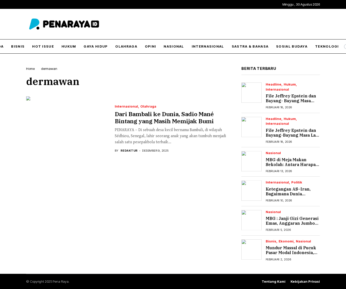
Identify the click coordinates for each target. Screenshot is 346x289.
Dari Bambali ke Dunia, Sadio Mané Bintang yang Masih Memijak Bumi (164, 117)
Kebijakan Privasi (305, 281)
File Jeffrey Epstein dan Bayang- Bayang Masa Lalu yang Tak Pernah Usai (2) (291, 103)
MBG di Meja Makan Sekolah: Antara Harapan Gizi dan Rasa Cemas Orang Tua (292, 167)
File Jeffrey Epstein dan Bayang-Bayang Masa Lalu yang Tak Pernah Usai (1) (293, 135)
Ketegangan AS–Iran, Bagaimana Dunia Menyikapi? (288, 194)
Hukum (290, 84)
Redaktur (129, 150)
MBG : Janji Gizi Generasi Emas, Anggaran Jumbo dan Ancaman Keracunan (292, 223)
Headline (273, 84)
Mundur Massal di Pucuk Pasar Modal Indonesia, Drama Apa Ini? (291, 252)
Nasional (273, 153)
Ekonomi (286, 241)
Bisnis (271, 241)
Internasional (126, 106)
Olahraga (148, 106)
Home (30, 69)
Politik (296, 182)
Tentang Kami (273, 281)
